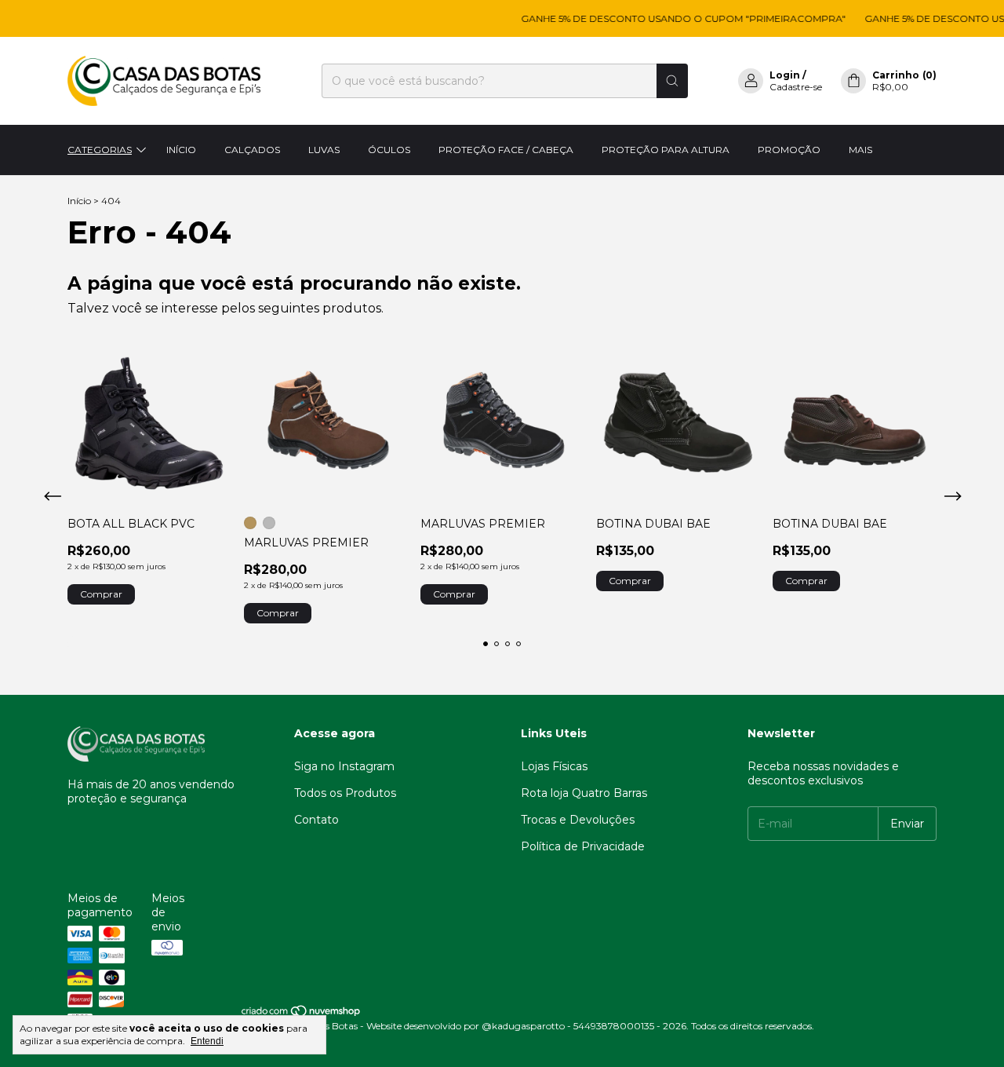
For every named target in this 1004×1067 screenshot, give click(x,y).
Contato (316, 820)
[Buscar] (672, 81)
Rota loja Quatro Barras (584, 793)
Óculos (389, 149)
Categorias (99, 149)
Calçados (252, 149)
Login (784, 75)
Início (181, 149)
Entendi (207, 1041)
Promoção (789, 149)
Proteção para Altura (665, 149)
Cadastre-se (795, 87)
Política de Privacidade (583, 846)
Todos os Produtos (345, 793)
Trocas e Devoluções (578, 820)
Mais (860, 149)
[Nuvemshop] (301, 1014)
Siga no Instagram (344, 766)
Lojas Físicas (554, 766)
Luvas (324, 149)
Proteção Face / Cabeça (505, 149)
